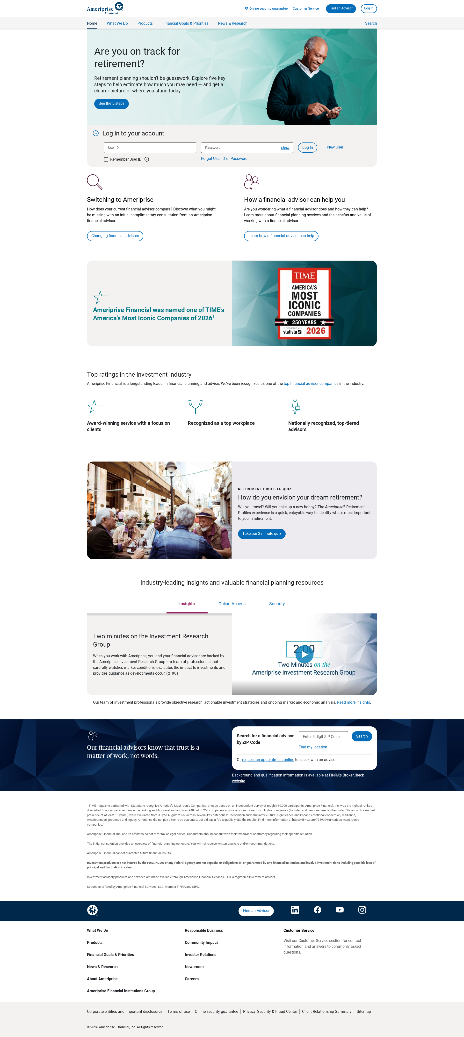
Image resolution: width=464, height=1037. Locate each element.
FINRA (181, 886)
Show (285, 148)
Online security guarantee (268, 8)
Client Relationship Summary (327, 1011)
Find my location (313, 747)
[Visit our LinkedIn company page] (295, 910)
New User (335, 147)
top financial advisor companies (311, 383)
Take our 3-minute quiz (261, 533)
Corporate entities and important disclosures (124, 1011)
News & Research (102, 966)
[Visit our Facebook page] (317, 910)
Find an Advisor (341, 8)
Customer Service (306, 8)
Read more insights (353, 702)
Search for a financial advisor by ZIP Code (265, 739)
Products (94, 942)
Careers (192, 979)
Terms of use (178, 1011)
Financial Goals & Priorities (110, 954)
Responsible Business (204, 930)
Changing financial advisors (115, 235)
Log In (369, 8)
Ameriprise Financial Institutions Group (121, 991)
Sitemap (364, 1011)
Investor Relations (200, 954)
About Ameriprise (102, 979)
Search (371, 23)
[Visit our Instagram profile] (362, 910)
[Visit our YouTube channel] (340, 910)
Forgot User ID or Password (224, 158)
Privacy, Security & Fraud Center (270, 1011)
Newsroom (194, 966)
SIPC (195, 886)
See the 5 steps (111, 103)
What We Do (97, 930)
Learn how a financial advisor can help (281, 235)
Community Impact (201, 942)
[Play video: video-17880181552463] (304, 654)
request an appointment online (268, 759)
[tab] (187, 604)
